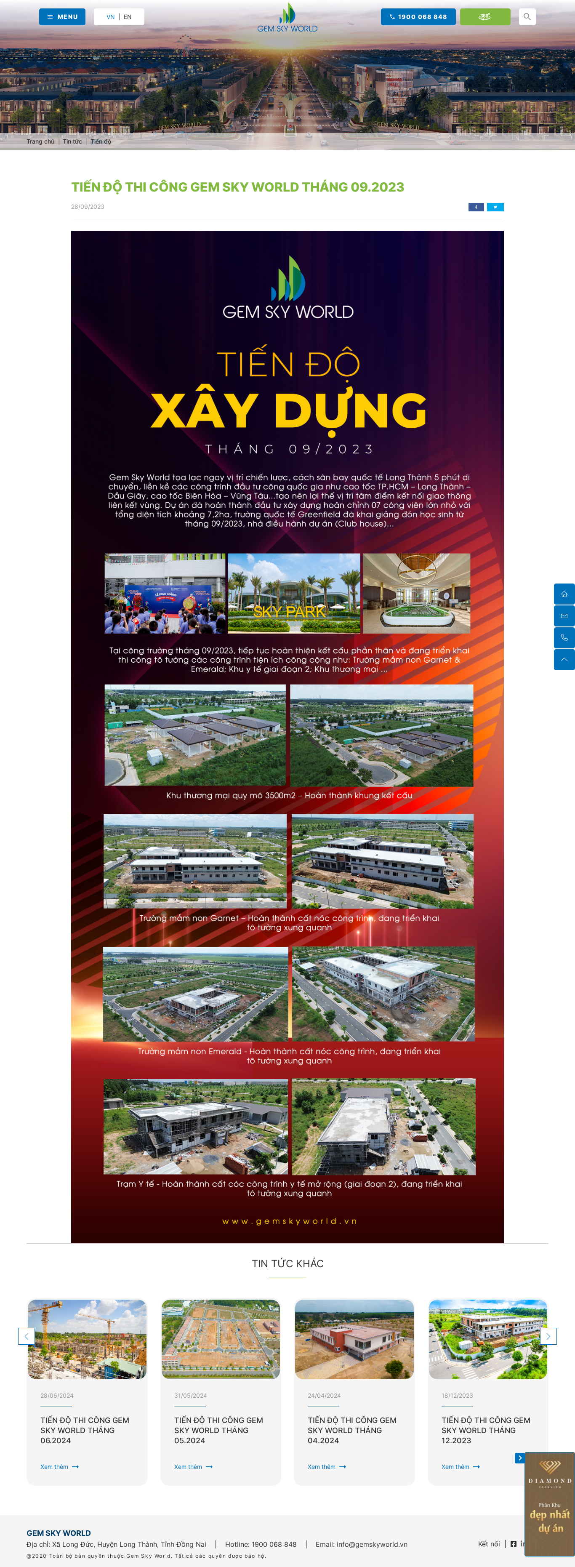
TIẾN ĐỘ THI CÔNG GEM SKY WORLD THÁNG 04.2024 (352, 1430)
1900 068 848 (422, 16)
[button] (26, 1336)
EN (128, 17)
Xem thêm (60, 1467)
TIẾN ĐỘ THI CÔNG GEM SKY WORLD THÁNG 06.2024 (84, 1430)
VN (110, 16)
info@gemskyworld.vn (372, 1544)
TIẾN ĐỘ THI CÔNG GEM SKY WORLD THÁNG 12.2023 (486, 1430)
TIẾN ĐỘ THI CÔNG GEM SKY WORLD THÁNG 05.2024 (218, 1430)
